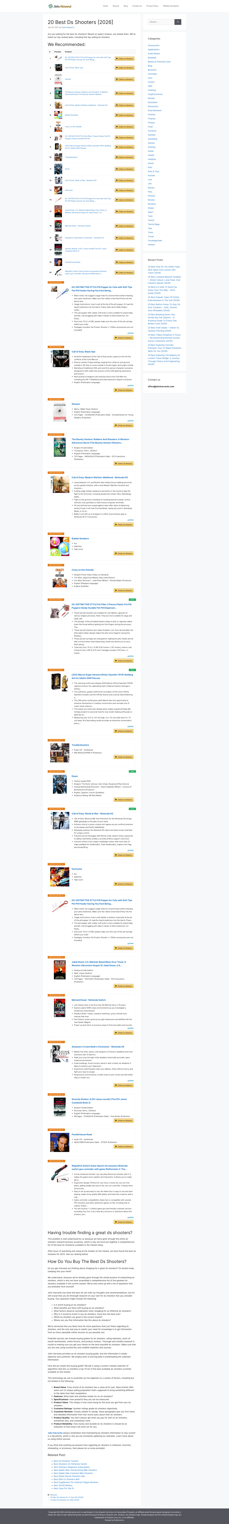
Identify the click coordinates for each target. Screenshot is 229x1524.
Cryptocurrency (155, 94)
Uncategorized (155, 240)
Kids (150, 167)
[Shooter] (58, 79)
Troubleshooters (71, 157)
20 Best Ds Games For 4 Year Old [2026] (66, 1497)
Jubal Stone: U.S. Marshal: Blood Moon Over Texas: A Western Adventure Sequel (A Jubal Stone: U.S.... (99, 964)
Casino (151, 82)
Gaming (151, 147)
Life (149, 183)
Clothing (152, 90)
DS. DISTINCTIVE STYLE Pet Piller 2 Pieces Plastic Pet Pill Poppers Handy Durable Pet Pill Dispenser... (101, 606)
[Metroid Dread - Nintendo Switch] (58, 226)
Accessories (153, 45)
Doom (67, 169)
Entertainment (154, 110)
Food (150, 127)
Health (151, 155)
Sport (150, 212)
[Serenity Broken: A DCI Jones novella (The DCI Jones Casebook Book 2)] (58, 250)
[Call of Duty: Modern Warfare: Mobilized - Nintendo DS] (58, 105)
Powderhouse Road (72, 262)
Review (116, 6)
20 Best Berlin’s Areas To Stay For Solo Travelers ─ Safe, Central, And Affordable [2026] (164, 307)
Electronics (153, 106)
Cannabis (152, 74)
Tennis (151, 220)
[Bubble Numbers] (58, 115)
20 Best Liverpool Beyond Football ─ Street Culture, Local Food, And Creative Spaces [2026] (164, 280)
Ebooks (151, 98)
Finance (151, 118)
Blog (126, 6)
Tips (150, 228)
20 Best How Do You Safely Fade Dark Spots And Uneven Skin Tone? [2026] (164, 270)
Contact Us (137, 6)
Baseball (152, 57)
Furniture (152, 131)
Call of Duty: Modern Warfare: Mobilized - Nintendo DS (86, 105)
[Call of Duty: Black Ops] (58, 67)
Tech (150, 216)
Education (152, 102)
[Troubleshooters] (58, 157)
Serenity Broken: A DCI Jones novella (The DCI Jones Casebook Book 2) (99, 1101)
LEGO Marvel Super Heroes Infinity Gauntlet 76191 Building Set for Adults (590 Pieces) (102, 676)
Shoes (151, 208)
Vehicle (151, 244)
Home (105, 6)
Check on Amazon (126, 59)
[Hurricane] (58, 190)
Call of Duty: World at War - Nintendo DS (80, 180)
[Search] (177, 22)
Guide (151, 151)
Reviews (53, 1495)
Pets (150, 192)
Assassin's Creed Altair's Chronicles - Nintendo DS (84, 238)
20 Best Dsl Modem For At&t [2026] (64, 1500)
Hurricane (69, 190)
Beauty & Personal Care (159, 61)
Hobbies (152, 159)
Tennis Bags (154, 224)
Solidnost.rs (119, 1520)
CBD (150, 86)
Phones (151, 196)
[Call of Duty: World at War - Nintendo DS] (58, 180)
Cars (150, 78)
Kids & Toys (153, 171)
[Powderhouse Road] (58, 262)
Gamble (151, 135)
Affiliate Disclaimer (171, 6)
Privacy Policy (152, 6)
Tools (150, 232)
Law (150, 179)
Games (151, 143)
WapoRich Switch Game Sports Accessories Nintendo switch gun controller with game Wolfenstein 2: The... (100, 1167)
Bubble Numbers (71, 115)
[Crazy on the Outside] (58, 126)
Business (152, 70)
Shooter (68, 79)
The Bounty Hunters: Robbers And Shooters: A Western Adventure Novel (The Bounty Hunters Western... (100, 441)
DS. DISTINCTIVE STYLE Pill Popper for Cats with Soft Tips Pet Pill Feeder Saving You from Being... (102, 289)
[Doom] (58, 169)
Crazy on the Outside (73, 127)
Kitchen (151, 175)
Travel (151, 236)
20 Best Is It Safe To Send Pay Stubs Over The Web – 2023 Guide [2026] (162, 290)
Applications (154, 49)
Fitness (151, 122)
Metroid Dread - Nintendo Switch (78, 226)
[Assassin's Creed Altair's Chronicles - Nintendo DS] (58, 237)
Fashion (151, 114)
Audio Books (154, 53)
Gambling (152, 139)
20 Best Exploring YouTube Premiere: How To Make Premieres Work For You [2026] (164, 348)
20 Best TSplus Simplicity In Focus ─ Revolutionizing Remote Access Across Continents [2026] (164, 338)
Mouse (151, 187)
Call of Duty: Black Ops (74, 68)
